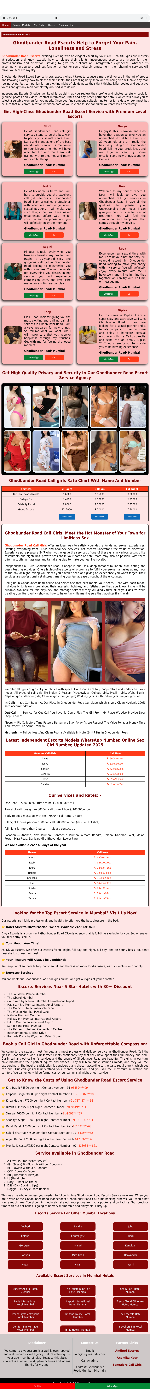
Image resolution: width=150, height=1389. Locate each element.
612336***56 (83, 1139)
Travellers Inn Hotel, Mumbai (131, 1328)
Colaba (25, 1236)
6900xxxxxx (116, 758)
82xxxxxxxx (116, 763)
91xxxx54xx (103, 877)
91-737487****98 (82, 1100)
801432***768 (82, 1126)
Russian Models (21, 25)
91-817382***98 (83, 1094)
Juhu (130, 1226)
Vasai (25, 1264)
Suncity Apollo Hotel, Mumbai (25, 1290)
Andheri (25, 1226)
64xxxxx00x (103, 883)
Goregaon (25, 1245)
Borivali (25, 1255)
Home (5, 25)
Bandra (78, 1226)
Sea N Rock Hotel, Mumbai (130, 1290)
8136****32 (85, 1132)
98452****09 (79, 1087)
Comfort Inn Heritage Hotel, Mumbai (25, 1328)
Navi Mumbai (66, 25)
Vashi (130, 1264)
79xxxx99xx (103, 893)
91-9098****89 (72, 1113)
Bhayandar (130, 1255)
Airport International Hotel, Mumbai (78, 1303)
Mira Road (78, 1255)
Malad (78, 1245)
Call (54, 171)
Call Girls (39, 25)
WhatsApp (34, 171)
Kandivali (130, 1245)
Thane (51, 25)
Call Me (37, 1386)
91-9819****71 (76, 1107)
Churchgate (78, 1236)
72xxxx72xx (116, 768)
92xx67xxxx (116, 773)
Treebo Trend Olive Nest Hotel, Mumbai (131, 1303)
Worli (131, 1236)
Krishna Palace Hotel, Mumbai (78, 1315)
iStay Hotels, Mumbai (78, 1329)
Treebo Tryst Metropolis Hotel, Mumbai (25, 1315)
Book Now (67, 516)
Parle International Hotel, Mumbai (25, 1303)
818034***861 (87, 1145)
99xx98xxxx (116, 779)
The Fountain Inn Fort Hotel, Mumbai (77, 1290)
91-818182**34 (83, 1120)
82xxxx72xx (116, 784)
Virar (78, 1264)
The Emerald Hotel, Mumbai (130, 1315)
